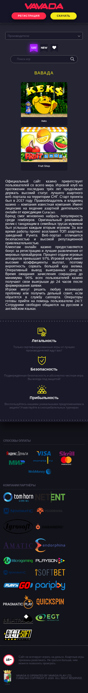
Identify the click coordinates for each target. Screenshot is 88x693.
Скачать (63, 16)
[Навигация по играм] (35, 48)
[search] (72, 59)
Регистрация (29, 16)
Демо (44, 105)
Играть (44, 96)
